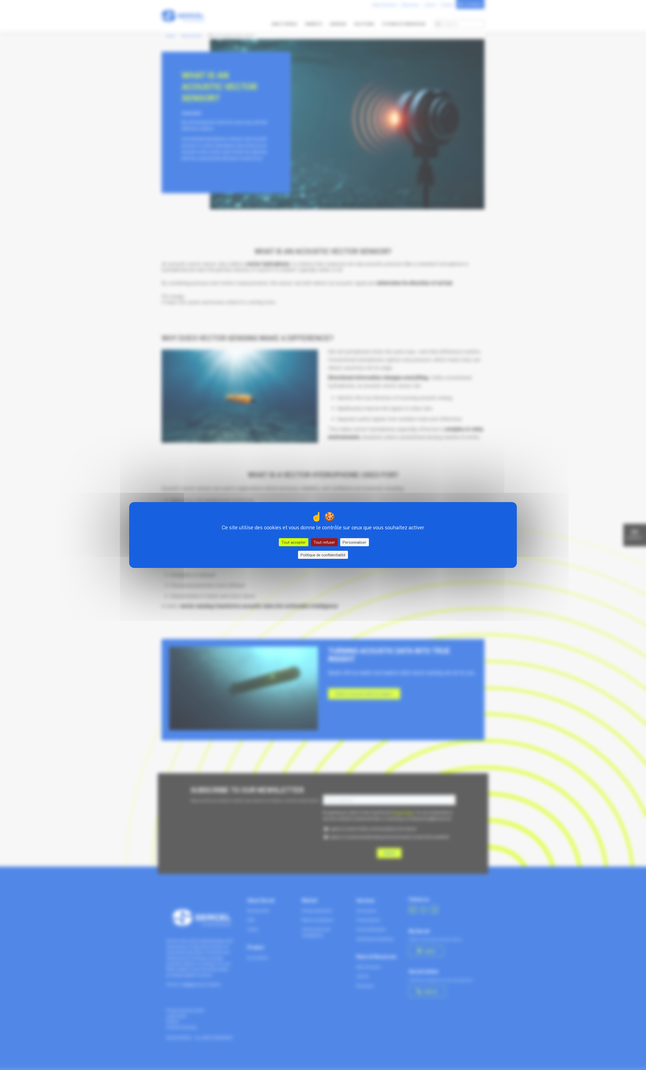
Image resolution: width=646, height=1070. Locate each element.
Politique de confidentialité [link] (323, 554)
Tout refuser (324, 542)
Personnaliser (354, 542)
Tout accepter (293, 542)
